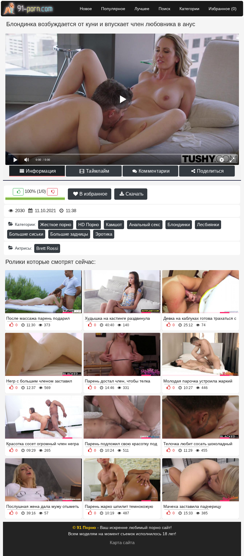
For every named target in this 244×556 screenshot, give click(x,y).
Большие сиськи (26, 234)
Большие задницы (69, 234)
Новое (86, 8)
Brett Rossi (47, 248)
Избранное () (223, 8)
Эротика (103, 234)
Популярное (113, 8)
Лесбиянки (208, 224)
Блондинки (179, 224)
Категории (189, 8)
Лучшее (141, 8)
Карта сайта (122, 542)
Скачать (133, 193)
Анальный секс (144, 224)
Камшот (114, 224)
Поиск (164, 8)
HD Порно (88, 224)
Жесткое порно (55, 224)
